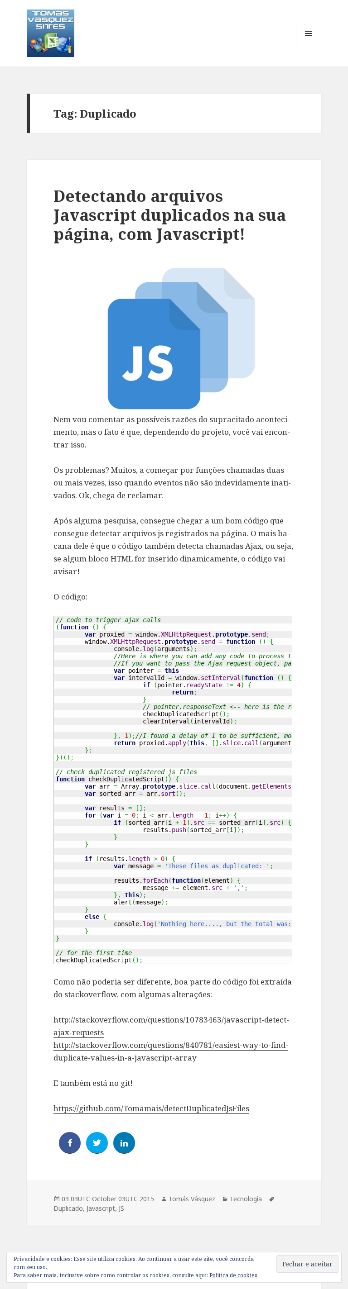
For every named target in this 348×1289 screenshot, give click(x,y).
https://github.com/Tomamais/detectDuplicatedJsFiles (151, 1108)
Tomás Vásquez (192, 1198)
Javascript (101, 1208)
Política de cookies (233, 1275)
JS (121, 1208)
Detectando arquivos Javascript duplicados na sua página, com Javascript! (169, 214)
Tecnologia (246, 1198)
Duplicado (68, 1208)
